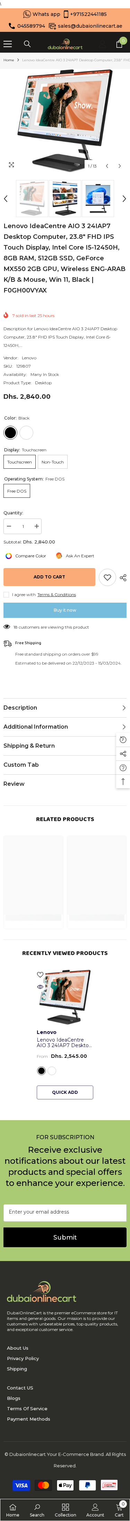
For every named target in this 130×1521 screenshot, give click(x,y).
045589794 (31, 26)
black (41, 1070)
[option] (65, 121)
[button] (107, 166)
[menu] (7, 44)
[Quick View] (40, 987)
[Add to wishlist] (107, 577)
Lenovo (29, 357)
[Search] (27, 44)
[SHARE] (121, 577)
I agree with (24, 594)
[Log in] (102, 44)
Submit (65, 1237)
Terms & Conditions (56, 594)
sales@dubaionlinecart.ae (90, 26)
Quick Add (65, 1092)
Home (8, 60)
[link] (37, 1510)
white (51, 1070)
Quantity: (13, 512)
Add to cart (49, 576)
